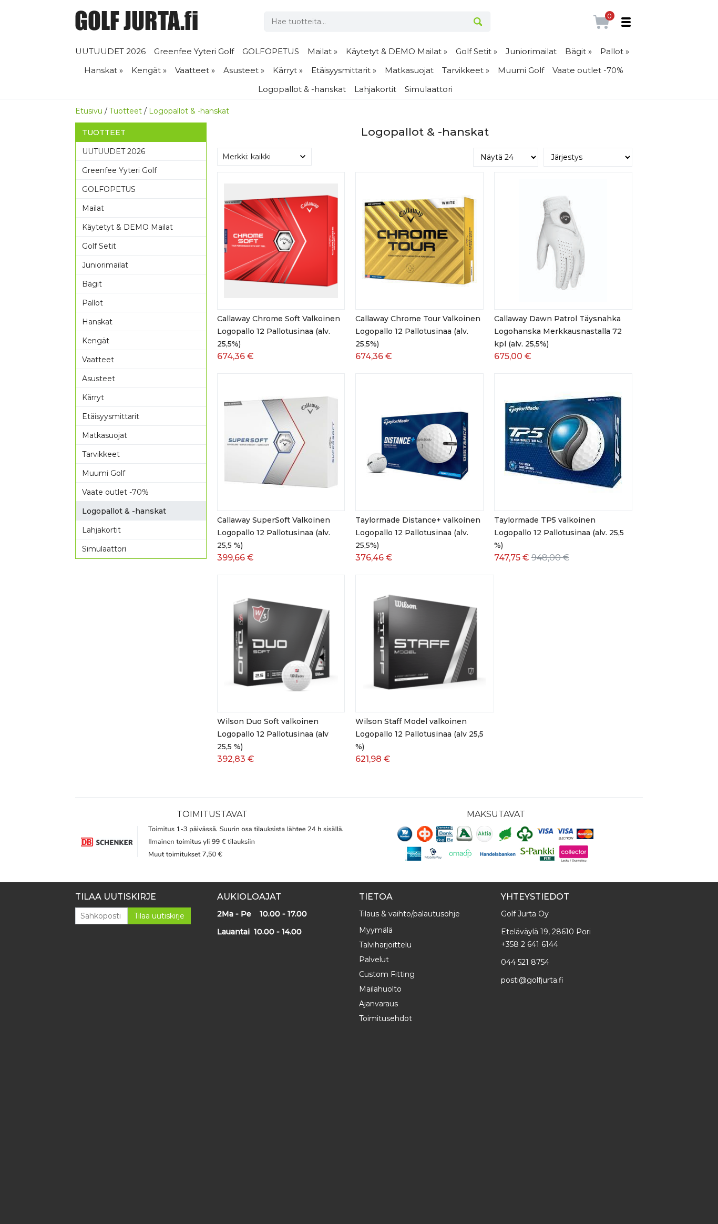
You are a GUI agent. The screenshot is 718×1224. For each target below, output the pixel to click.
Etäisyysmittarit (110, 416)
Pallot (92, 303)
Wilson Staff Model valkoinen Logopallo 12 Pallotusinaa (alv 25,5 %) (419, 734)
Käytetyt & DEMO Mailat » (396, 51)
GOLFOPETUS (270, 51)
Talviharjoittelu (385, 945)
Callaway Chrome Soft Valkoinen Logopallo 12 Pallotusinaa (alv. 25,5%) (278, 331)
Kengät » (149, 70)
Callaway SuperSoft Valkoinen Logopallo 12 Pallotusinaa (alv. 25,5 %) (273, 532)
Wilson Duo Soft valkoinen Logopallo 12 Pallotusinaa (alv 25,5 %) (273, 734)
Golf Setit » (476, 51)
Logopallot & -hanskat (302, 89)
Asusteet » (243, 70)
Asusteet (98, 378)
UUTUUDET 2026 (110, 51)
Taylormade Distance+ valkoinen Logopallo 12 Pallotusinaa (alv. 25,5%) (417, 532)
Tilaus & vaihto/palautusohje (409, 914)
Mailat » (322, 51)
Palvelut (374, 959)
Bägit (92, 284)
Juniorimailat (531, 51)
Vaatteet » (195, 70)
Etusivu (88, 111)
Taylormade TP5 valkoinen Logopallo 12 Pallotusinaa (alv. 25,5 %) (559, 532)
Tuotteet (125, 111)
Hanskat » (103, 70)
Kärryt (93, 397)
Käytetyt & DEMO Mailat (127, 227)
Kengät (95, 340)
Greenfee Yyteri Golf (194, 51)
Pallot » (614, 51)
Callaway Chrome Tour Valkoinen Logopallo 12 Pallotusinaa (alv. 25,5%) (417, 331)
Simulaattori (429, 89)
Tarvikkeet (101, 454)
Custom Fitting (387, 974)
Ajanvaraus (378, 1003)
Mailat (93, 208)
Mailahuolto (380, 989)
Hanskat (97, 322)
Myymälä (376, 930)
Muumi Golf (521, 70)
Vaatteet (98, 359)
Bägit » (578, 51)
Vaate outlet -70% (587, 70)
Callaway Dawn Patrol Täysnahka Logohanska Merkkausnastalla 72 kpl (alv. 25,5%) (558, 331)
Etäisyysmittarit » (343, 70)
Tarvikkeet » (465, 70)
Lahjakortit (375, 89)
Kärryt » (288, 70)
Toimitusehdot (385, 1018)
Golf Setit (99, 246)
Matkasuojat (409, 70)
